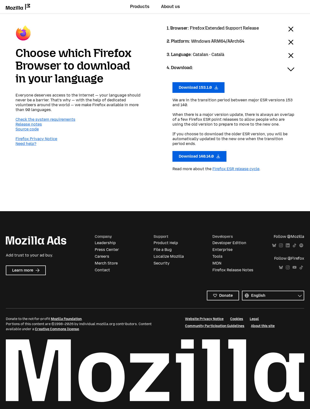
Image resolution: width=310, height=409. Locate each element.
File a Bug (163, 249)
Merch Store (106, 263)
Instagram (281, 245)
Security (162, 263)
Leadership (105, 243)
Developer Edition (229, 243)
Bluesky (274, 245)
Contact (102, 270)
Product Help (166, 243)
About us (170, 6)
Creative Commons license (57, 329)
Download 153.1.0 (196, 87)
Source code (27, 129)
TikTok (294, 245)
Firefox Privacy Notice (36, 138)
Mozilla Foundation (66, 319)
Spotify (301, 245)
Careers (102, 256)
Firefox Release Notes (232, 270)
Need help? (26, 143)
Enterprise (222, 249)
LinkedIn (288, 245)
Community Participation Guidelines (214, 326)
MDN (216, 263)
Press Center (107, 249)
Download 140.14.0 (197, 156)
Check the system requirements (45, 119)
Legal (254, 319)
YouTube (294, 268)
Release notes (29, 124)
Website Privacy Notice (204, 319)
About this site (263, 326)
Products (139, 6)
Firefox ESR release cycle (235, 169)
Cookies (236, 319)
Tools (217, 256)
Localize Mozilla (169, 256)
